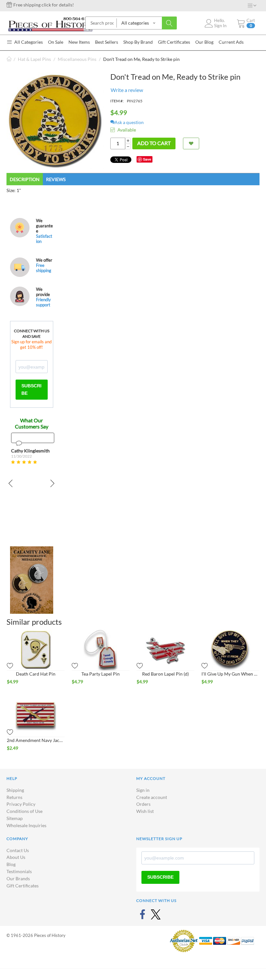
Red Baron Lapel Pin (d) (165, 674)
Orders (143, 804)
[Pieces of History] (50, 23)
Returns (14, 797)
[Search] (169, 23)
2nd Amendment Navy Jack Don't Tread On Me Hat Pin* (36, 740)
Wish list (145, 811)
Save (147, 159)
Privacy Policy (20, 804)
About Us (15, 857)
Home (9, 59)
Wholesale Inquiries (26, 825)
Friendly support (43, 302)
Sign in (143, 790)
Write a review (127, 90)
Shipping (15, 790)
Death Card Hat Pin (35, 674)
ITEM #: (117, 100)
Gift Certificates (22, 885)
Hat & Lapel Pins (34, 59)
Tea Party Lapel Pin (100, 674)
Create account (151, 797)
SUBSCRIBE (31, 389)
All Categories (28, 42)
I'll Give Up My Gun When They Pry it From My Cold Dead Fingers (230, 674)
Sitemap (14, 818)
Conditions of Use (24, 811)
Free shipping (43, 268)
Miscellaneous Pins (77, 59)
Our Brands (18, 878)
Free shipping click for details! (43, 4)
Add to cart (154, 143)
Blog (11, 864)
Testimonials (19, 871)
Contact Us (17, 850)
